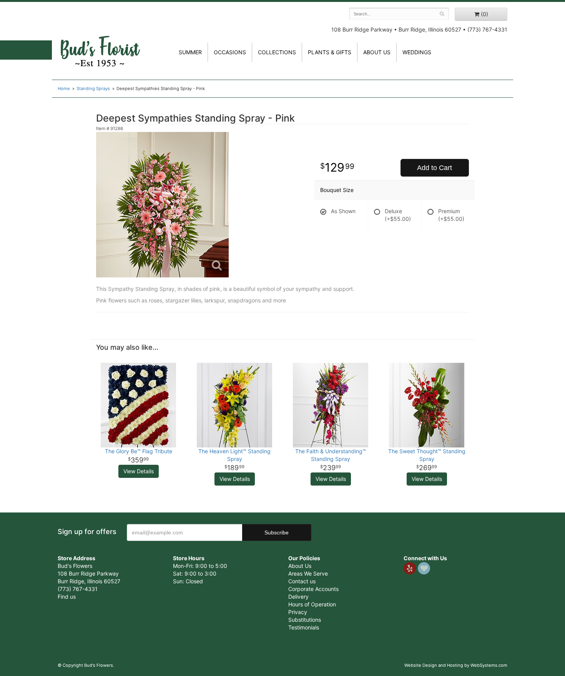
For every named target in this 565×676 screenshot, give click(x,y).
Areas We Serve (308, 573)
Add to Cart (434, 168)
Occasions (230, 52)
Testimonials (303, 627)
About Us (299, 565)
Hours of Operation (312, 604)
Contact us (302, 581)
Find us (67, 596)
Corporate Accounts (313, 589)
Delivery (298, 596)
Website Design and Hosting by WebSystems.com (455, 665)
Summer (190, 52)
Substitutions (304, 619)
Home (64, 88)
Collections (277, 52)
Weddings (416, 52)
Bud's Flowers (100, 42)
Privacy (297, 612)
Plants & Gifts (329, 52)
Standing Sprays (93, 88)
